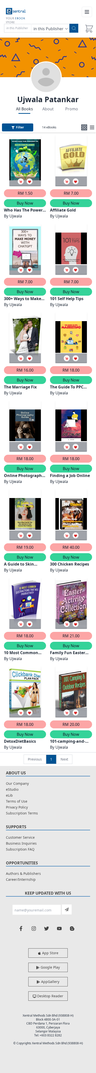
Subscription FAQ (20, 849)
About (48, 109)
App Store (49, 953)
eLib (9, 795)
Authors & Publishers (23, 873)
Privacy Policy (17, 807)
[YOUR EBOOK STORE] (16, 12)
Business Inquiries (21, 843)
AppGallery (49, 981)
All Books (24, 109)
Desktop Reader (49, 996)
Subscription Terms (22, 813)
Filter (20, 127)
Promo (71, 109)
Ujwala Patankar (48, 99)
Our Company (17, 783)
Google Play (50, 967)
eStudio (12, 789)
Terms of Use (16, 801)
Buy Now (25, 203)
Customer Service (20, 837)
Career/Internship (21, 879)
